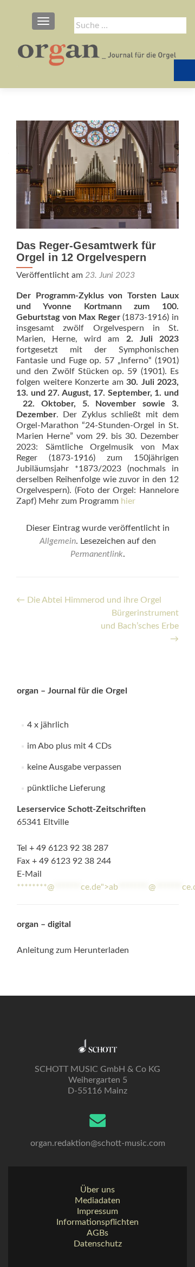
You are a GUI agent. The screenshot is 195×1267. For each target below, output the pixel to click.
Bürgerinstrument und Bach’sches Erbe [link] (140, 626)
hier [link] (128, 501)
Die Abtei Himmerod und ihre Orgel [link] (88, 600)
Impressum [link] (97, 1211)
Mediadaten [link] (97, 1200)
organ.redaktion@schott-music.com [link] (97, 1143)
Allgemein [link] (58, 541)
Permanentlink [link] (96, 554)
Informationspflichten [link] (97, 1222)
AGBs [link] (97, 1233)
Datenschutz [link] (98, 1243)
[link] (97, 54)
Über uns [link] (97, 1189)
